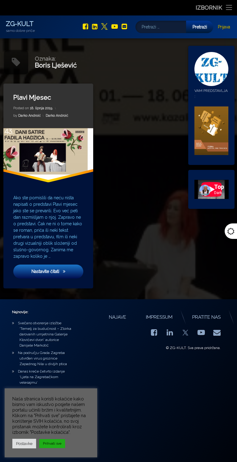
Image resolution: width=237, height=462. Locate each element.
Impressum (159, 317)
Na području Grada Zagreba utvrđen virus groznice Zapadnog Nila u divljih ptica (42, 358)
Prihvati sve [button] (52, 444)
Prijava (224, 26)
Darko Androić (29, 116)
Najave (117, 317)
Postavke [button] (24, 443)
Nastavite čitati (57, 271)
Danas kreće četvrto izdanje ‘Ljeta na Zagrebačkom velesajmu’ (41, 377)
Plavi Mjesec (32, 97)
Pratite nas (206, 317)
